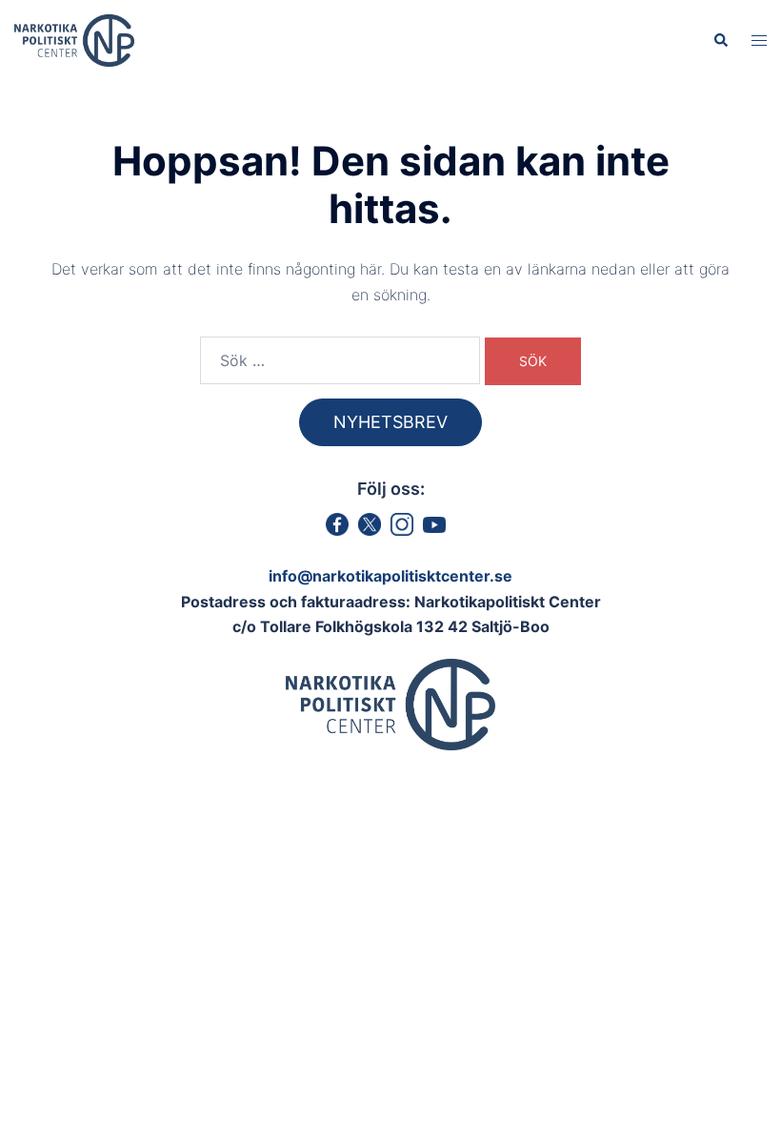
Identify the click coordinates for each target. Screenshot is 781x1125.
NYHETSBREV (390, 422)
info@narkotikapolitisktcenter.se (390, 575)
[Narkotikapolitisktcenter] (74, 39)
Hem (202, 121)
